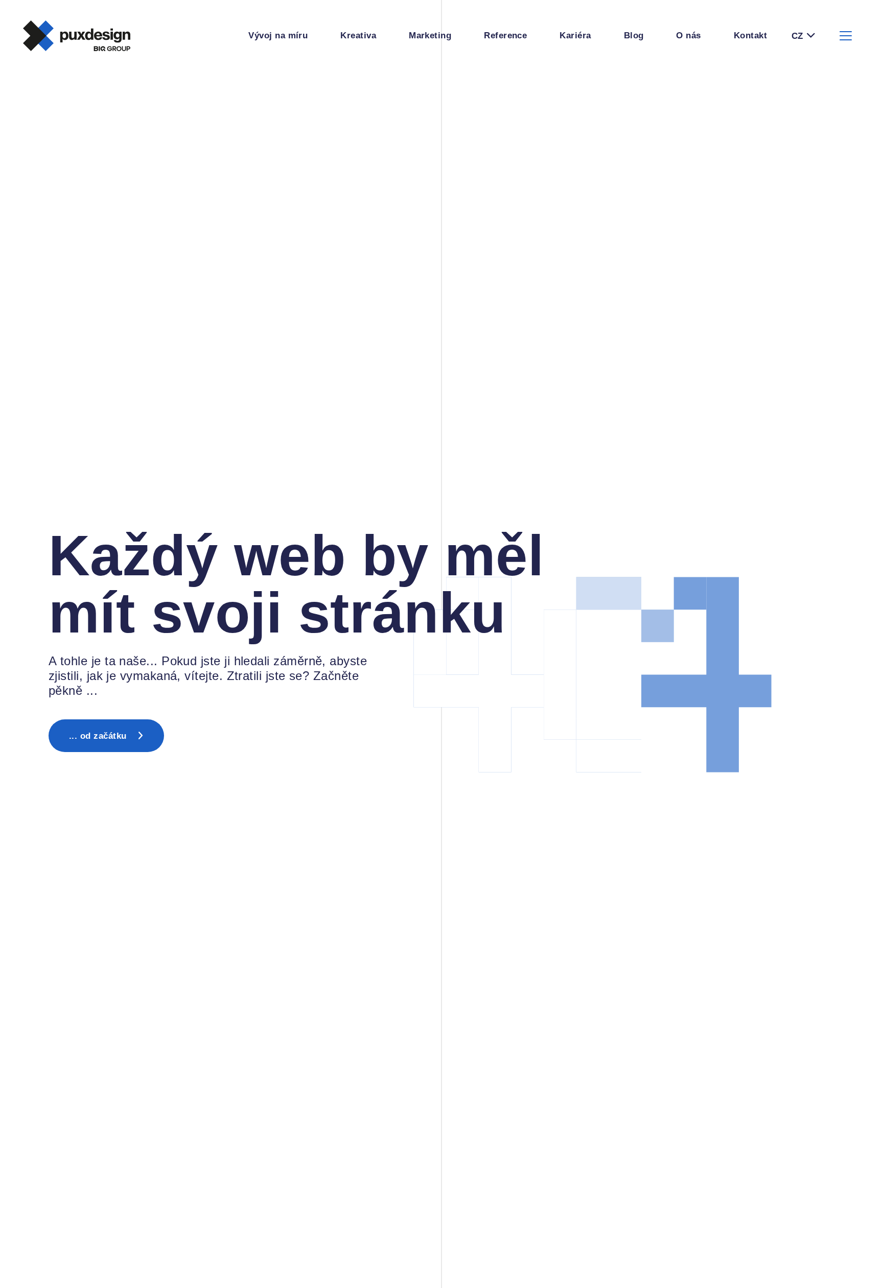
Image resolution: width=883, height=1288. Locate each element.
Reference (505, 35)
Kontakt (750, 35)
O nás (688, 35)
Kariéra (575, 35)
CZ (797, 36)
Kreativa (358, 35)
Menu (845, 35)
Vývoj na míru (278, 35)
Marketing (430, 35)
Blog (634, 35)
